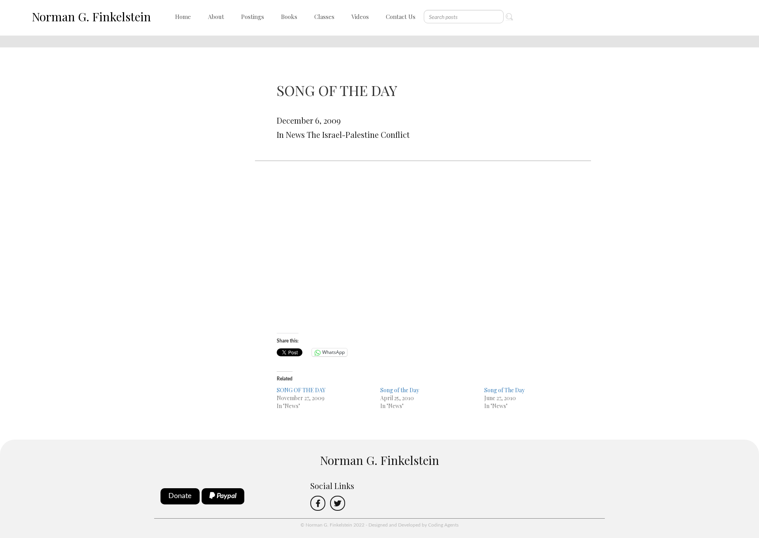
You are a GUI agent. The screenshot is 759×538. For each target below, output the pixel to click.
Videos (360, 17)
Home (183, 17)
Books (289, 17)
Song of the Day (399, 390)
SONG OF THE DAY (301, 390)
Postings (252, 17)
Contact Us (400, 17)
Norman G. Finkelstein (91, 16)
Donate (180, 496)
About (216, 17)
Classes (324, 17)
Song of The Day (504, 390)
